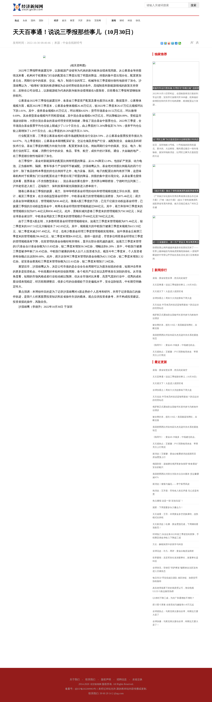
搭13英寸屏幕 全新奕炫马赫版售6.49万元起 (173, 605)
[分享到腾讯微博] (172, 43)
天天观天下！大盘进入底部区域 (168, 291)
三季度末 (34, 312)
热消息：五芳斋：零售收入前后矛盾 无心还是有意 (176, 492)
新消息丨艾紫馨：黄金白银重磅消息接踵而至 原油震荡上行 (175, 455)
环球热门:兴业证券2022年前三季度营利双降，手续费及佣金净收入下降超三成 (176, 536)
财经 (122, 20)
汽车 (80, 20)
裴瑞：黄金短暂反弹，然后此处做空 (170, 278)
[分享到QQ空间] (165, 43)
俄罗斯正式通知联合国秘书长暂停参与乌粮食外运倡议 (175, 316)
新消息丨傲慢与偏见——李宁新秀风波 (171, 484)
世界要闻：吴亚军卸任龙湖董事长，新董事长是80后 (175, 559)
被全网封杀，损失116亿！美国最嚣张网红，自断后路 (175, 327)
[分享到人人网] (176, 43)
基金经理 (53, 312)
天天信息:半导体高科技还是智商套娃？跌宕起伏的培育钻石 (176, 306)
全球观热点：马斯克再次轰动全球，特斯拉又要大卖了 (175, 613)
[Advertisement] (176, 647)
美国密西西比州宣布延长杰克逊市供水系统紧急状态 (175, 337)
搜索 (193, 5)
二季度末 (44, 312)
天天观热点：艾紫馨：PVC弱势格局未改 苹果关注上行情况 (175, 353)
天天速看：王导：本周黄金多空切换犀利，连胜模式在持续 (175, 516)
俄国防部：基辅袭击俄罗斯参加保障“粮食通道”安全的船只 (175, 465)
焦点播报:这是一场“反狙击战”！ (168, 501)
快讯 (138, 20)
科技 (130, 20)
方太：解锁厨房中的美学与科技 (168, 544)
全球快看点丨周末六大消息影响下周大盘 (172, 298)
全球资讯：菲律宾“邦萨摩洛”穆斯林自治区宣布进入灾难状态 (175, 569)
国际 (41, 20)
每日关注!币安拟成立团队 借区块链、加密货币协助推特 (175, 579)
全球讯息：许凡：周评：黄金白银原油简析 (173, 551)
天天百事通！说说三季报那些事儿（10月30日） (175, 285)
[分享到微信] (179, 43)
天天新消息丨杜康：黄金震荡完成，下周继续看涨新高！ (175, 526)
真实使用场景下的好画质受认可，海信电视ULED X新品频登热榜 (173, 590)
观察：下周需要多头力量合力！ (168, 507)
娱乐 (64, 20)
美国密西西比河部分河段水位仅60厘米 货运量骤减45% (176, 476)
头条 (25, 20)
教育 (72, 20)
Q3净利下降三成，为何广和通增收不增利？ (173, 598)
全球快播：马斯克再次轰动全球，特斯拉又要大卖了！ (175, 623)
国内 (33, 20)
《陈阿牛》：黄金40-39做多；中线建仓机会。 (175, 345)
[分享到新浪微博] (169, 43)
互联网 (97, 20)
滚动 (88, 20)
